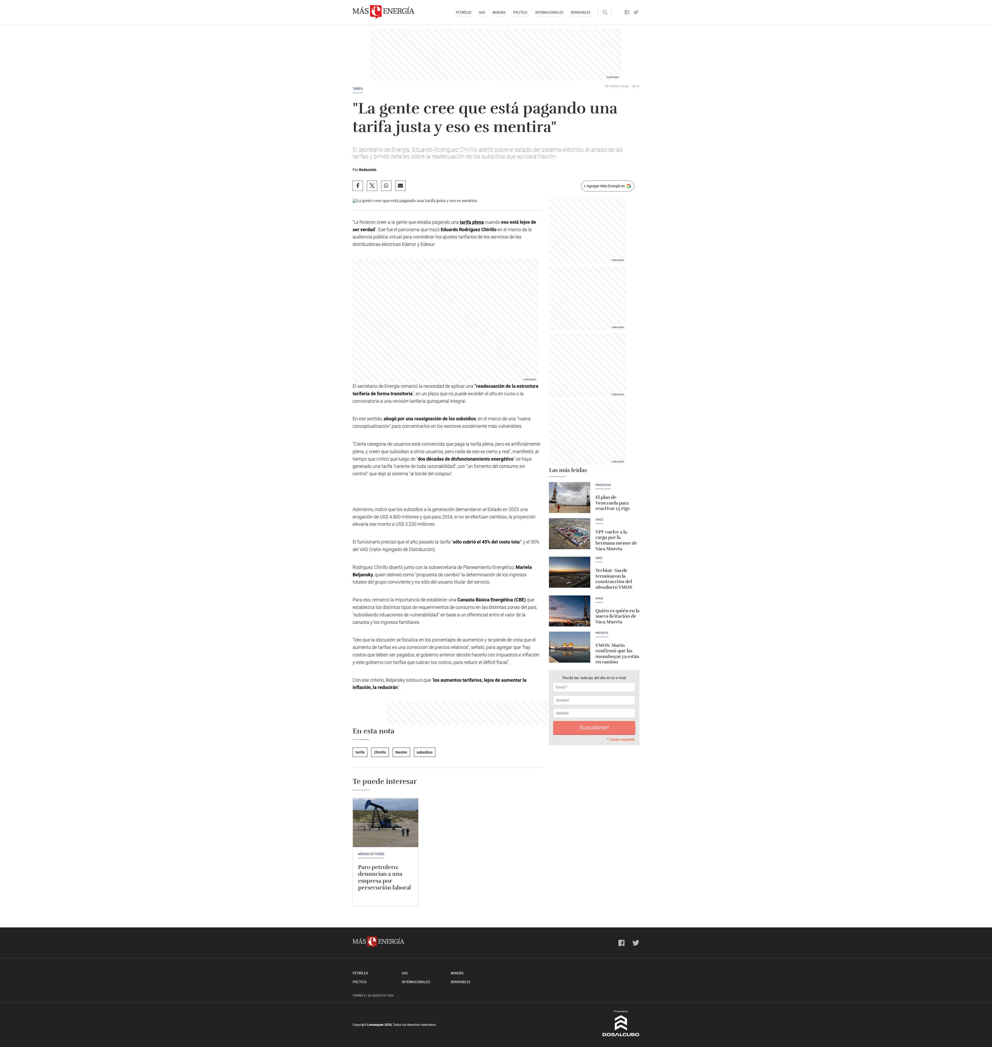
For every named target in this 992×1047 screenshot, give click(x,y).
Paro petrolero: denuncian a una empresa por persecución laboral (384, 877)
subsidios (424, 752)
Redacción (367, 170)
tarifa (358, 89)
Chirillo (380, 752)
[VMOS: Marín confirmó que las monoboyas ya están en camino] (569, 647)
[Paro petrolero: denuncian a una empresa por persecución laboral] (385, 822)
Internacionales (549, 12)
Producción (603, 485)
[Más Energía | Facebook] (627, 12)
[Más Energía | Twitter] (636, 12)
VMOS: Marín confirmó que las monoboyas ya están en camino (617, 653)
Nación (401, 752)
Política (520, 12)
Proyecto (601, 633)
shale (599, 598)
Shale (599, 519)
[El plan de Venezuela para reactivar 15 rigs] (569, 497)
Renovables (580, 12)
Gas (482, 12)
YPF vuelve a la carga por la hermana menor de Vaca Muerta (616, 540)
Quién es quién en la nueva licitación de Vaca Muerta (617, 616)
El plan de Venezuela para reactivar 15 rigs (612, 502)
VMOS (598, 558)
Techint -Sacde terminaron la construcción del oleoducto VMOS (613, 579)
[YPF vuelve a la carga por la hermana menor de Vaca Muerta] (569, 533)
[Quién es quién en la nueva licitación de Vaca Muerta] (569, 610)
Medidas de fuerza (371, 854)
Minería (499, 12)
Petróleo (463, 12)
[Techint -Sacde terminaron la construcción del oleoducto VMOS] (569, 572)
